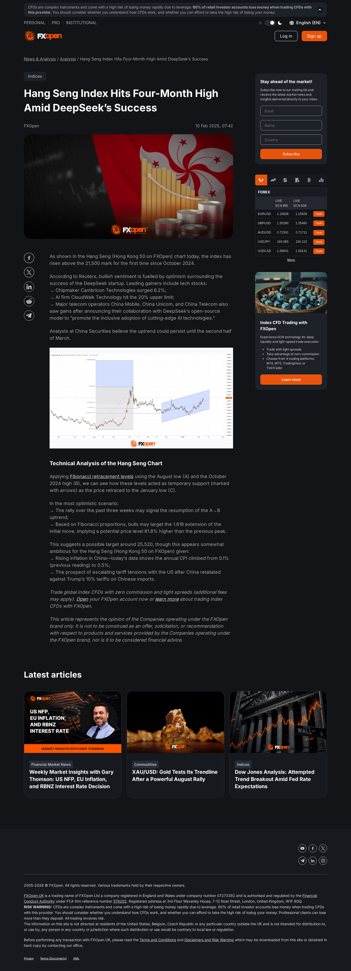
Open (82, 599)
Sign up (314, 36)
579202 (120, 901)
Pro (56, 22)
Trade (319, 213)
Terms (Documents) (53, 958)
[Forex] (261, 180)
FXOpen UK (34, 895)
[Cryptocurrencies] (309, 180)
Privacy (29, 958)
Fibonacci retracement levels (102, 476)
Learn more (291, 379)
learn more (167, 599)
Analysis (68, 58)
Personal (34, 22)
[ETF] (285, 180)
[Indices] (321, 180)
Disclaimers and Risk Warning (209, 940)
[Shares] (273, 180)
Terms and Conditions (158, 940)
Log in (286, 36)
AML (76, 958)
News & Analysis (40, 58)
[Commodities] (297, 180)
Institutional (81, 22)
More (291, 260)
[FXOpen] (43, 36)
